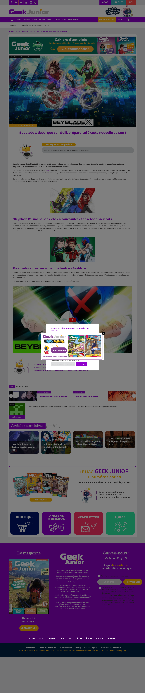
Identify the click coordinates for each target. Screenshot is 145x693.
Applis (52, 638)
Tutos (70, 638)
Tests (61, 638)
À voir (89, 638)
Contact (112, 638)
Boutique (100, 638)
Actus (42, 638)
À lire (79, 638)
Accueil (32, 638)
